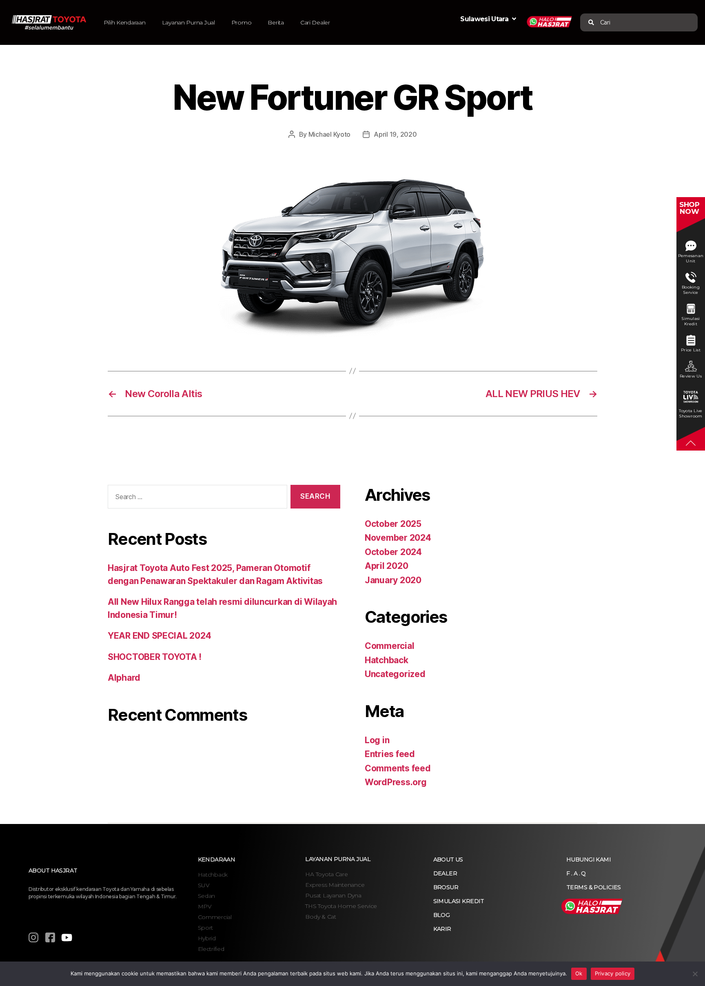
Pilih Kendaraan (125, 22)
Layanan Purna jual (337, 859)
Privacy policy (613, 973)
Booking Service (691, 289)
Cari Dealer (315, 22)
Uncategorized (395, 674)
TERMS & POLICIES (593, 887)
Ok (579, 973)
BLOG (441, 915)
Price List (691, 350)
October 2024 (393, 552)
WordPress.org (396, 782)
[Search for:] (195, 498)
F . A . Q (576, 873)
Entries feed (390, 754)
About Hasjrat (53, 870)
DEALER (445, 873)
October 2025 (393, 524)
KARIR (442, 929)
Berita (276, 22)
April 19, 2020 (395, 134)
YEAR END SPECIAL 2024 (159, 636)
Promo (241, 22)
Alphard (124, 678)
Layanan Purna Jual (188, 22)
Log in (377, 740)
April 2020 (386, 566)
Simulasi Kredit (690, 321)
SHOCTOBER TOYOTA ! (155, 657)
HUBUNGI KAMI (588, 859)
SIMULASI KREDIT (458, 901)
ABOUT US (448, 859)
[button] (600, 22)
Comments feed (398, 768)
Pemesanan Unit (691, 258)
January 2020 (393, 580)
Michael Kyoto (329, 134)
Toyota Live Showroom (690, 413)
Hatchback (386, 660)
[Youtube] (66, 937)
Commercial (389, 646)
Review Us (691, 376)
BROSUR (446, 887)
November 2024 (398, 538)
